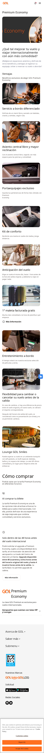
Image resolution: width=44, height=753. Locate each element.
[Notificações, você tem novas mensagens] (35, 3)
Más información (11, 577)
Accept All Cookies (22, 749)
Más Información (13, 322)
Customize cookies (22, 736)
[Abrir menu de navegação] (39, 3)
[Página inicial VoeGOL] (5, 3)
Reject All (22, 742)
